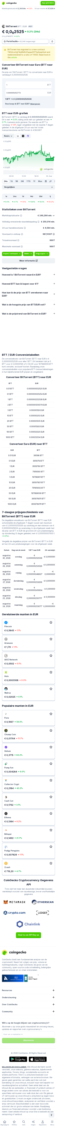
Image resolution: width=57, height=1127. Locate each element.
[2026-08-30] (46, 181)
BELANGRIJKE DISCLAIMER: (14, 1067)
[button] (28, 260)
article (14, 57)
